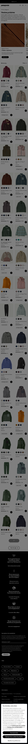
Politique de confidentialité (14, 727)
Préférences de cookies (18, 725)
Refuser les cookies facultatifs (14, 736)
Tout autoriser (14, 733)
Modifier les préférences (14, 740)
